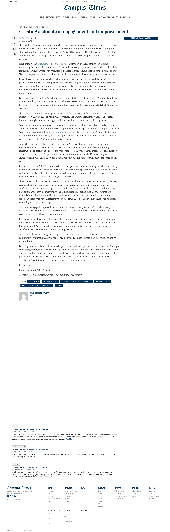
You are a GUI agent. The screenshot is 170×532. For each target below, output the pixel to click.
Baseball (16, 464)
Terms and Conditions (29, 531)
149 (49, 514)
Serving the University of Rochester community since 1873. (19, 492)
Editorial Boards (136, 491)
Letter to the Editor (39, 27)
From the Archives (69, 493)
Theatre (100, 506)
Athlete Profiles (119, 491)
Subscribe (67, 524)
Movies (100, 501)
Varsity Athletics (120, 498)
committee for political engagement (36, 285)
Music (100, 503)
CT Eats (100, 493)
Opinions (83, 17)
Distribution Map (69, 521)
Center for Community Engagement (76, 281)
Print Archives (104, 17)
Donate (123, 17)
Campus (50, 491)
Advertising (67, 519)
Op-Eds (134, 496)
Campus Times (85, 7)
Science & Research (54, 498)
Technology (67, 496)
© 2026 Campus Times (13, 531)
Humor (92, 17)
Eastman (100, 491)
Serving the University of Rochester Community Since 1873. (85, 1)
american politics (50, 281)
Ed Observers (136, 493)
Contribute (67, 514)
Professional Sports (121, 496)
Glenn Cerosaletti (29, 38)
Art (99, 496)
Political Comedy (154, 496)
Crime (49, 501)
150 (49, 516)
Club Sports (118, 493)
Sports (74, 17)
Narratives (152, 491)
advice (15, 426)
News (42, 17)
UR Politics (51, 496)
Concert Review (19, 446)
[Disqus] (65, 333)
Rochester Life (68, 498)
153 (49, 524)
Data (58, 17)
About (115, 17)
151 (49, 519)
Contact (66, 516)
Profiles (66, 501)
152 (49, 521)
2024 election (33, 281)
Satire (150, 493)
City (49, 493)
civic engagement (102, 281)
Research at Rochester (71, 491)
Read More (70, 439)
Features (50, 17)
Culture (65, 17)
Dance (100, 498)
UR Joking (152, 498)
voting (59, 285)
